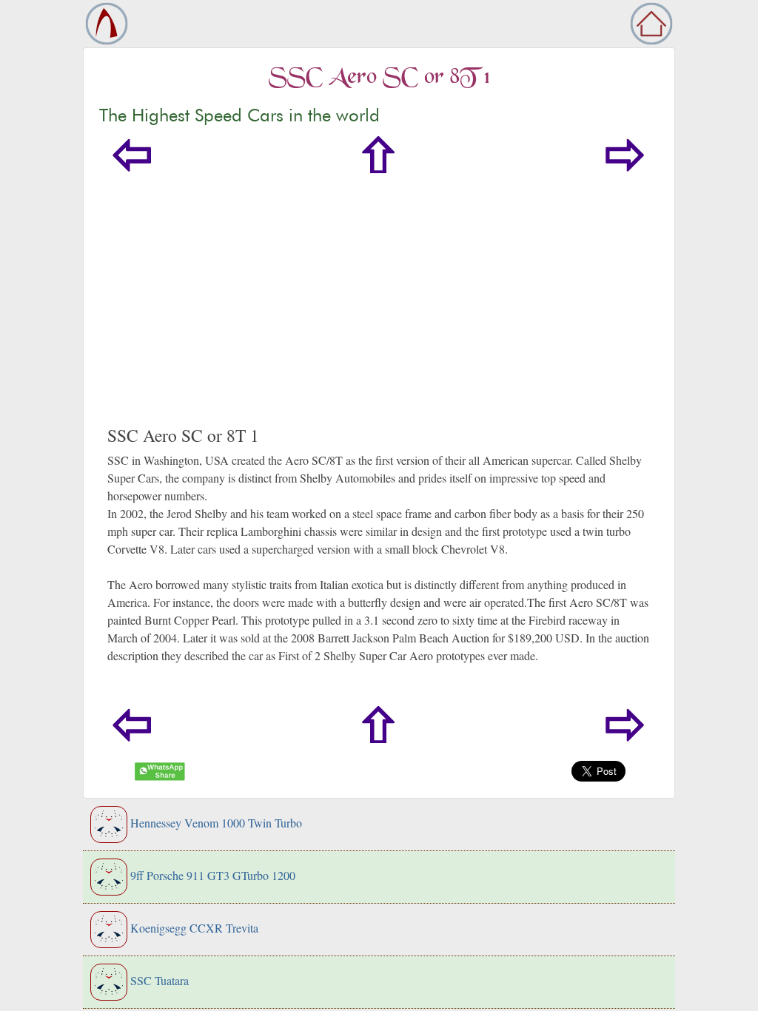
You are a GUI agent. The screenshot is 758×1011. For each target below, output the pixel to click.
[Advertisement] (379, 313)
